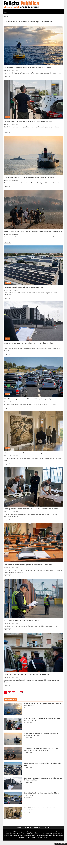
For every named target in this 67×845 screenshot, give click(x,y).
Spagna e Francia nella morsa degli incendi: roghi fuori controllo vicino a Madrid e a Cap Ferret (33, 231)
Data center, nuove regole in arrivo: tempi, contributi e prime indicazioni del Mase (29, 343)
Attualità (8, 448)
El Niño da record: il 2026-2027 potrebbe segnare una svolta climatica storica (27, 67)
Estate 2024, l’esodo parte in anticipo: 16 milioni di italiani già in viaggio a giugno (28, 399)
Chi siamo (19, 827)
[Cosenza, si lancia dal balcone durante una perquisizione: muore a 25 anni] (33, 652)
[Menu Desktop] (5, 11)
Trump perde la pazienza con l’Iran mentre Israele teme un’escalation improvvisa (29, 177)
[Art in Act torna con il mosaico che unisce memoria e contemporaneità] (33, 431)
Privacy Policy (47, 827)
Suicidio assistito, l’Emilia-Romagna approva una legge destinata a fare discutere (28, 565)
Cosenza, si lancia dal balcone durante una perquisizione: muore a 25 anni (27, 674)
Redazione (28, 827)
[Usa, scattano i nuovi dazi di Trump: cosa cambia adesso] (33, 598)
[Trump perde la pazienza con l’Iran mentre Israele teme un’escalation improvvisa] (33, 155)
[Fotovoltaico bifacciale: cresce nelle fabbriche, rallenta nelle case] (33, 265)
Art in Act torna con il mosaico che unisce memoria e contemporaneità (25, 453)
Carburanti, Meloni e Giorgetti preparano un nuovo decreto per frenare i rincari (28, 121)
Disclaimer (37, 827)
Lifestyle (8, 394)
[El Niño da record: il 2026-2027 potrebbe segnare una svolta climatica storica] (33, 45)
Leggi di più (7, 76)
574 (22, 693)
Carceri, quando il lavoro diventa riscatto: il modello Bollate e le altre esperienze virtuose (31, 509)
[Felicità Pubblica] (21, 4)
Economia (8, 282)
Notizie (7, 117)
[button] (62, 12)
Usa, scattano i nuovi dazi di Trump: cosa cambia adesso (21, 620)
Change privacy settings (60, 843)
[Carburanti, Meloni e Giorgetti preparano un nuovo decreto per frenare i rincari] (33, 99)
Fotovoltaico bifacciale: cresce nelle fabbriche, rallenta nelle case (23, 287)
